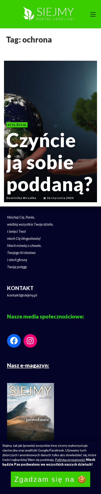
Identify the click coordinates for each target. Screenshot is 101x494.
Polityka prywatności (70, 460)
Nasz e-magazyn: (28, 365)
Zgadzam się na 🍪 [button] (50, 479)
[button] (93, 14)
